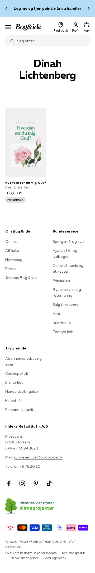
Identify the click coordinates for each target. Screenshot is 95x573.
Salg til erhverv (65, 304)
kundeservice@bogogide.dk (38, 457)
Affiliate (12, 250)
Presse (11, 268)
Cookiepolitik (16, 373)
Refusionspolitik (73, 553)
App (56, 313)
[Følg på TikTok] (49, 483)
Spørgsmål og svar (69, 241)
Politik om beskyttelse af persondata (31, 553)
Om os (11, 241)
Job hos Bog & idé (21, 277)
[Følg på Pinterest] (35, 483)
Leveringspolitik (55, 558)
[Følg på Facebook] (8, 483)
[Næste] (89, 9)
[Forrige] (6, 9)
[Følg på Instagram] (22, 483)
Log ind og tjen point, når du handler (47, 8)
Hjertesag (13, 259)
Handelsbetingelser (22, 391)
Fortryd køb (63, 331)
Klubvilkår (13, 400)
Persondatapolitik (20, 409)
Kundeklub (62, 322)
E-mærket (14, 382)
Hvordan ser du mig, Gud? (25, 182)
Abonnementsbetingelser (23, 361)
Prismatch (61, 280)
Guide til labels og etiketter (68, 268)
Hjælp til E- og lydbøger (65, 253)
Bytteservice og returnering (67, 292)
